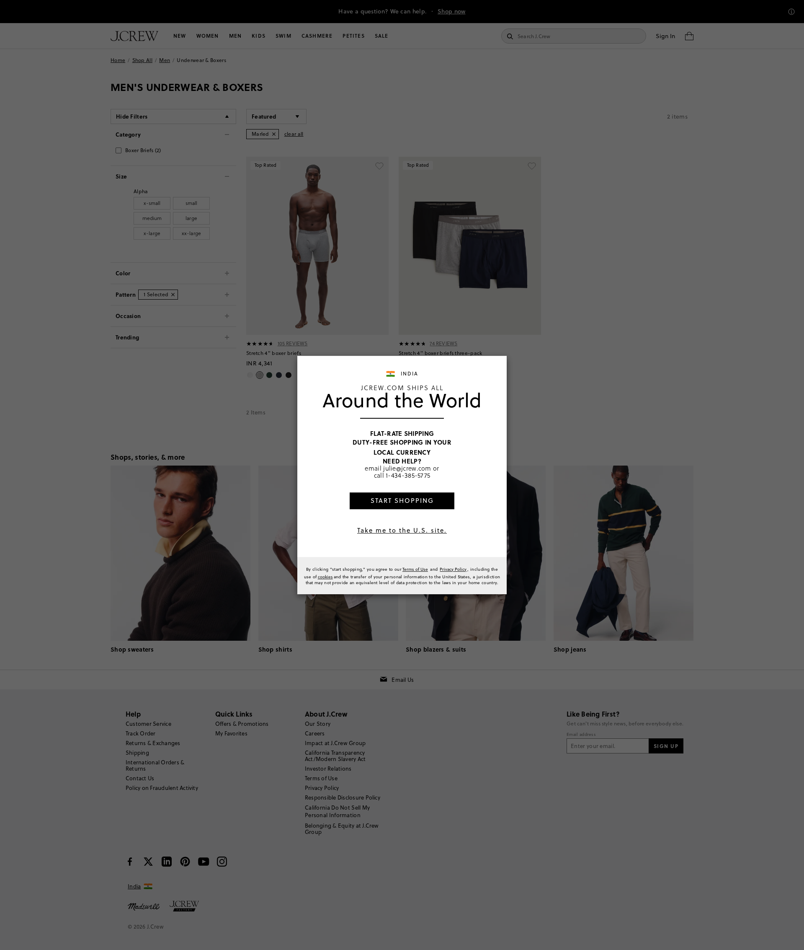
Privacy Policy (453, 569)
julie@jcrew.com (407, 468)
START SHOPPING (402, 500)
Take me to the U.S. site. (402, 530)
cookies (325, 577)
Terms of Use (415, 569)
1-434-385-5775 (408, 475)
